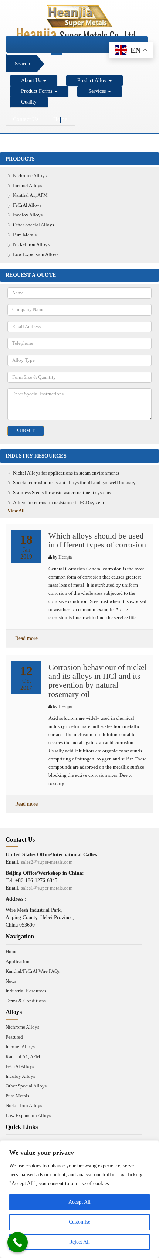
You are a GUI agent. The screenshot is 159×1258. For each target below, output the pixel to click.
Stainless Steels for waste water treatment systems (62, 492)
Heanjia (65, 557)
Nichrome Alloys (30, 175)
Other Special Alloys (33, 224)
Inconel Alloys (27, 185)
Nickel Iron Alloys (31, 244)
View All (16, 510)
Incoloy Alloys (28, 214)
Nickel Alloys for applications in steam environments (66, 473)
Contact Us (25, 119)
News (11, 981)
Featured (14, 1037)
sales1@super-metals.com (46, 888)
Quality (29, 102)
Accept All (79, 1202)
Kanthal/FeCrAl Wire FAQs (33, 971)
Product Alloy (92, 80)
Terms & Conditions (26, 1001)
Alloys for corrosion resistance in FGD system (58, 502)
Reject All (79, 1242)
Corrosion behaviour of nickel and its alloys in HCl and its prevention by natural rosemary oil (97, 680)
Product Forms (37, 91)
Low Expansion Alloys (35, 254)
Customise (79, 1222)
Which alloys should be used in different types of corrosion (97, 540)
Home (60, 119)
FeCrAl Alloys (27, 205)
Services (97, 91)
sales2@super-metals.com (46, 862)
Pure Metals (25, 234)
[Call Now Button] (17, 1242)
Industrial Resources (26, 991)
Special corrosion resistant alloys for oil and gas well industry (74, 482)
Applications (18, 961)
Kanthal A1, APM (30, 195)
